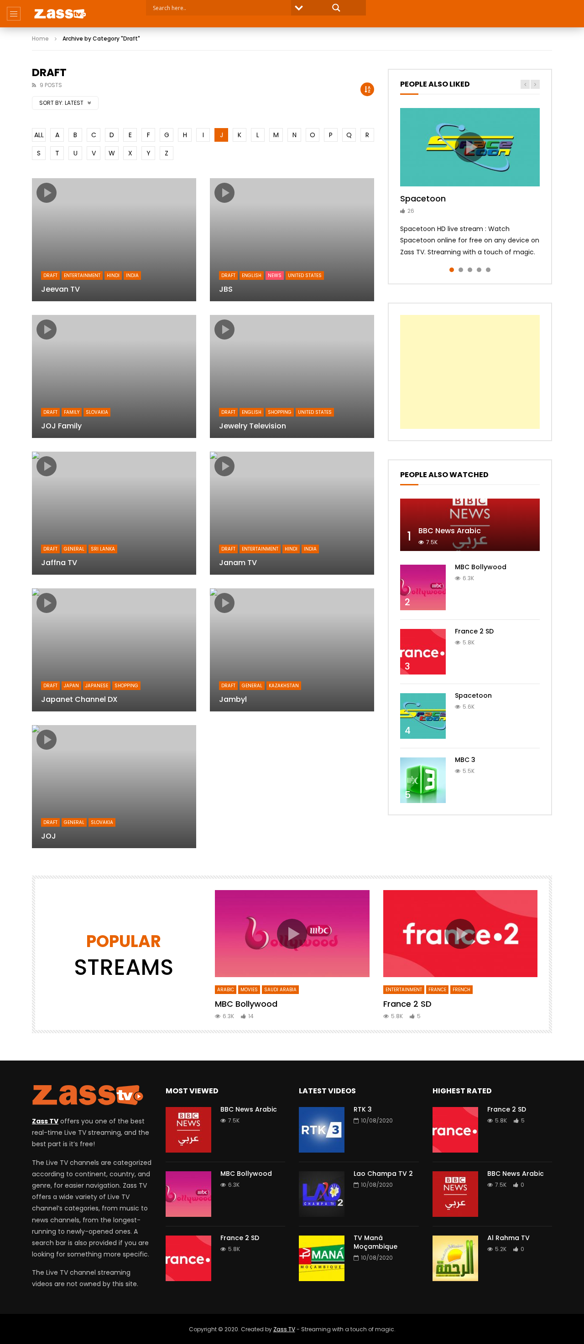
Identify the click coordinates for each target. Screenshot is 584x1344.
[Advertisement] (470, 372)
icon (46, 193)
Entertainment (82, 275)
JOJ (48, 836)
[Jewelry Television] (292, 376)
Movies (249, 989)
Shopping (280, 412)
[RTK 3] (321, 1130)
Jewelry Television (252, 426)
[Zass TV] (60, 14)
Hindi (113, 275)
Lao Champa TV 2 (383, 1173)
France (437, 989)
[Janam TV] (292, 513)
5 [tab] (488, 270)
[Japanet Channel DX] (114, 649)
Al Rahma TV (508, 1237)
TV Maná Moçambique (375, 1242)
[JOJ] (114, 786)
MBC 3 (465, 759)
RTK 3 (363, 1109)
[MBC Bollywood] (423, 587)
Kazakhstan (284, 685)
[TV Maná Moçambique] (321, 1258)
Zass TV (284, 1329)
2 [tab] (461, 270)
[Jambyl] (292, 649)
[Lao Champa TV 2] (321, 1194)
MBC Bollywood (480, 567)
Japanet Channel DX (79, 699)
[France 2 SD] (423, 652)
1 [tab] (451, 270)
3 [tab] (470, 270)
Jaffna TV (59, 562)
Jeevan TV (60, 289)
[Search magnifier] (336, 7)
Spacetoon (423, 198)
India (132, 275)
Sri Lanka (103, 549)
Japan (71, 685)
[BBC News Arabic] (470, 525)
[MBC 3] (423, 780)
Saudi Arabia (280, 989)
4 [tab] (479, 270)
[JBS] (292, 239)
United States (305, 275)
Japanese (96, 685)
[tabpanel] (470, 183)
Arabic (225, 989)
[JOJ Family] (114, 376)
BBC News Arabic (449, 530)
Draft (50, 275)
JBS (226, 289)
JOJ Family (61, 426)
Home (40, 38)
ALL (39, 134)
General (74, 549)
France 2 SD (474, 631)
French (461, 989)
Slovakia (97, 412)
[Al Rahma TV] (455, 1258)
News (275, 275)
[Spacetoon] (423, 716)
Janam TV (238, 562)
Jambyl (233, 699)
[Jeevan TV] (114, 239)
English (251, 275)
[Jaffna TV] (114, 513)
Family (71, 412)
